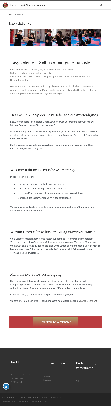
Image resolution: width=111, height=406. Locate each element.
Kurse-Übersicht (88, 300)
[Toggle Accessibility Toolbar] (6, 386)
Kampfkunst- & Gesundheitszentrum (24, 398)
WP (15, 401)
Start (10, 14)
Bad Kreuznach (16, 382)
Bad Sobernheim (17, 378)
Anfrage (79, 381)
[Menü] (107, 5)
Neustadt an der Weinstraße (21, 375)
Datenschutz (48, 376)
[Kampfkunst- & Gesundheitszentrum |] (5, 4)
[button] (13, 38)
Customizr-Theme (40, 401)
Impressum (47, 380)
